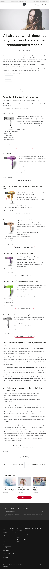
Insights (26, 532)
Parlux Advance (8, 80)
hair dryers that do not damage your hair (22, 369)
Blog (7, 7)
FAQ (25, 539)
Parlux (7, 564)
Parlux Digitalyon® (28, 116)
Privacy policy (5, 566)
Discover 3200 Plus (24, 180)
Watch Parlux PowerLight (24, 275)
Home (4, 7)
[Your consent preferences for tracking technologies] (48, 427)
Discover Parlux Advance (24, 247)
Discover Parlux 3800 (24, 308)
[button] (43, 4)
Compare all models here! (24, 447)
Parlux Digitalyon (9, 74)
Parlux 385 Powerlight (10, 82)
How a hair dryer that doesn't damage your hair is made (16, 89)
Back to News (25, 456)
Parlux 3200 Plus (9, 76)
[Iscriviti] (43, 511)
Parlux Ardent (8, 87)
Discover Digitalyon (24, 148)
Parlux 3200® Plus (35, 156)
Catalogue (26, 534)
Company (12, 528)
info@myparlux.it (11, 553)
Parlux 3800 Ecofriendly (10, 85)
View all (24, 497)
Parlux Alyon (8, 78)
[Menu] (3, 4)
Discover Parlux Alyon (24, 213)
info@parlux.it (8, 545)
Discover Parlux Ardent (24, 336)
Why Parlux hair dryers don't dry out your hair (14, 73)
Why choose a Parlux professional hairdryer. (14, 91)
